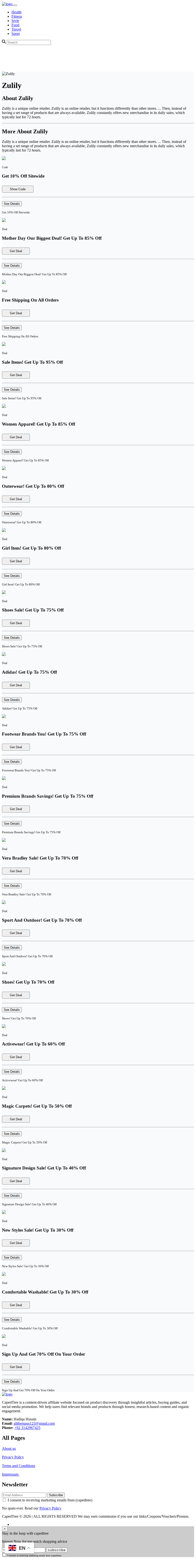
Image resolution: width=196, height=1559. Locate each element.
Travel (16, 29)
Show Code (18, 189)
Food (15, 25)
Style (15, 21)
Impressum (10, 1474)
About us (9, 1448)
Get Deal (16, 251)
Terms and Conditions (18, 1466)
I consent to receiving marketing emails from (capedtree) (50, 1500)
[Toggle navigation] (15, 5)
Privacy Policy (13, 1457)
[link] (7, 4)
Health (16, 12)
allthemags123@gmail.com (34, 1423)
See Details (12, 204)
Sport (15, 34)
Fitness (16, 16)
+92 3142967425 (27, 1428)
